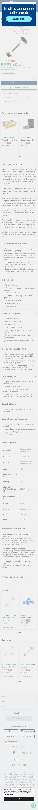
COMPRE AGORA (19, 19)
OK (19, 798)
